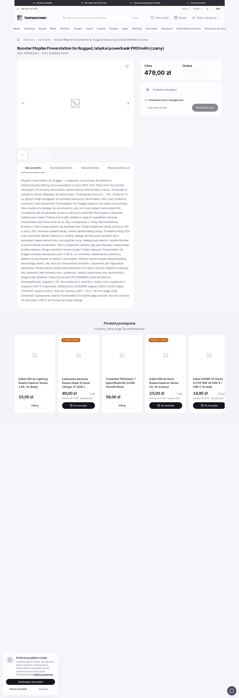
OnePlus (65, 28)
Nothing (136, 28)
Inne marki (151, 28)
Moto (53, 28)
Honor (89, 28)
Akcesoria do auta (215, 28)
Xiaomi (42, 28)
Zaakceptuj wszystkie (30, 681)
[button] (75, 103)
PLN (184, 9)
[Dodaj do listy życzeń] (127, 66)
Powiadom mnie (205, 107)
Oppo (125, 28)
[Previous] (20, 374)
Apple (16, 28)
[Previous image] (23, 103)
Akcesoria (167, 28)
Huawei (101, 28)
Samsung (29, 28)
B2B (218, 9)
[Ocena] (193, 71)
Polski (197, 9)
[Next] (219, 374)
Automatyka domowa (189, 28)
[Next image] (128, 103)
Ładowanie (44, 39)
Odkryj (35, 405)
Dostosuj (43, 689)
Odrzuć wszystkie (18, 689)
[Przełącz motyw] (207, 9)
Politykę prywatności (43, 674)
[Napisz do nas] (231, 690)
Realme (114, 28)
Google (78, 28)
